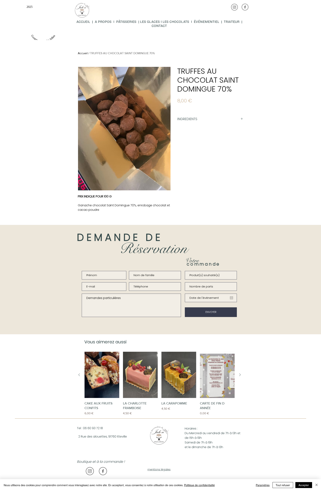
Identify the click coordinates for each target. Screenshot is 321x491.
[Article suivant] (240, 375)
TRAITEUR (232, 22)
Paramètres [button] (263, 485)
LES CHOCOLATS (177, 22)
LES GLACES (150, 22)
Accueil (83, 53)
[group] (159, 384)
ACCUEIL (83, 22)
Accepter (304, 485)
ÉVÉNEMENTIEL (206, 22)
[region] (119, 21)
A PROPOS (103, 22)
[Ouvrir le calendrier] (231, 297)
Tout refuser (283, 485)
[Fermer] (316, 485)
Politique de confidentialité (199, 485)
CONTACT (159, 26)
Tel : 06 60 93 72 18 (90, 428)
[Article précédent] (79, 375)
